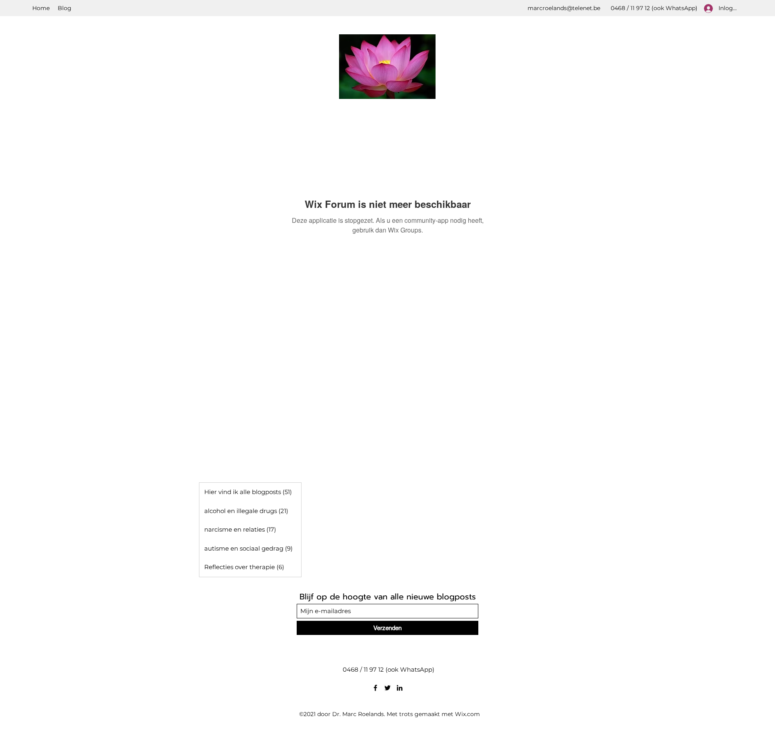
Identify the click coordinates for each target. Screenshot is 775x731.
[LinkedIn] (400, 688)
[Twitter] (387, 688)
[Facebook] (375, 688)
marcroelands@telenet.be (564, 8)
